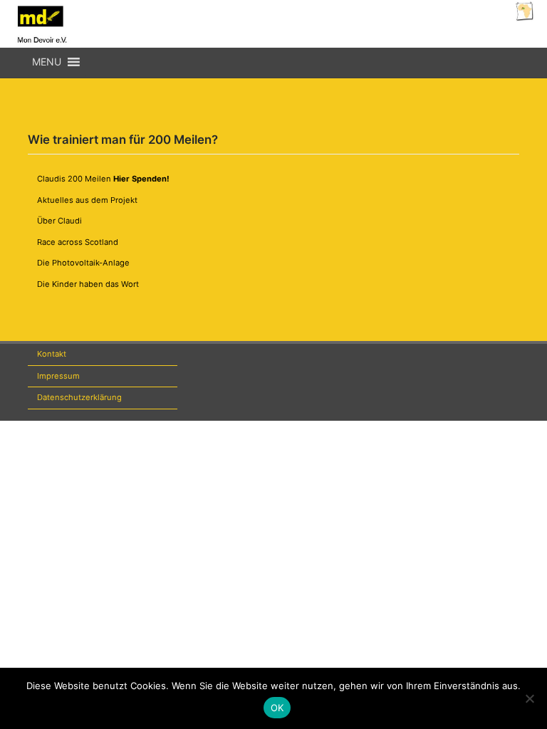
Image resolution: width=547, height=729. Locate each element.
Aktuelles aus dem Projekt (87, 200)
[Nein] (529, 698)
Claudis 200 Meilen (103, 179)
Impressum (58, 376)
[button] (46, 62)
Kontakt (51, 354)
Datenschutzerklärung (79, 397)
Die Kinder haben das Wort (88, 284)
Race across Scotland (77, 242)
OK (277, 707)
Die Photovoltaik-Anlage (83, 263)
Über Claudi (59, 221)
